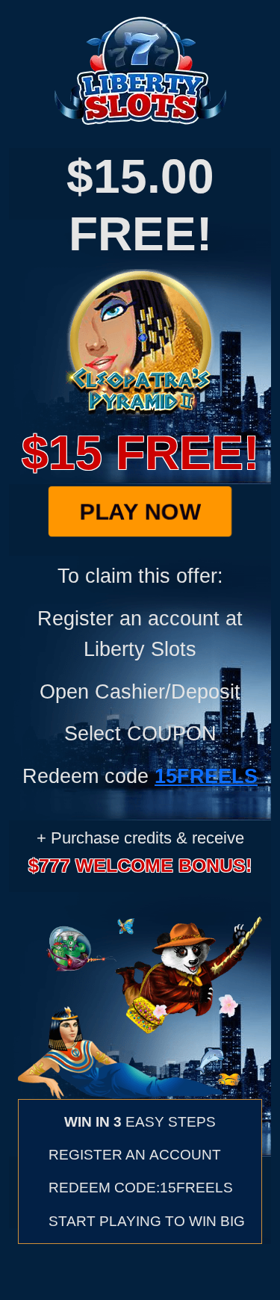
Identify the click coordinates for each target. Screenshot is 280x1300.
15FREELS (206, 775)
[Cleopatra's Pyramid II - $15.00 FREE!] (140, 340)
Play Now (140, 511)
